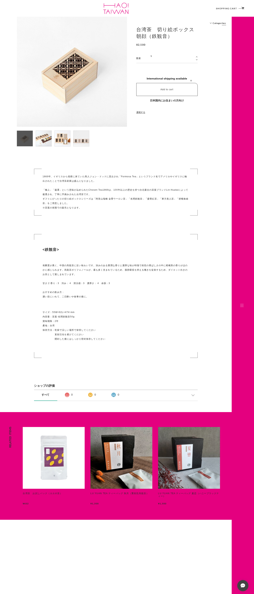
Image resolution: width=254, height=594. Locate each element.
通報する (140, 112)
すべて (45, 394)
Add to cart (166, 89)
